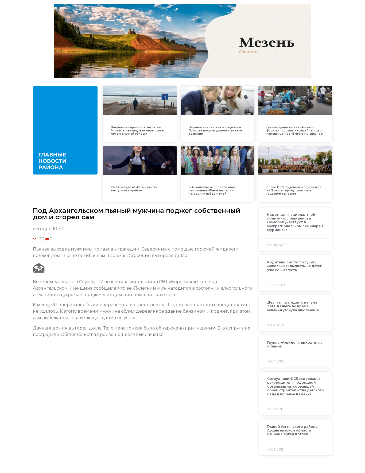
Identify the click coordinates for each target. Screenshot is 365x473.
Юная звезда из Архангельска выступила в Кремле (134, 189)
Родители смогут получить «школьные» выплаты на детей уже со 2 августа (295, 266)
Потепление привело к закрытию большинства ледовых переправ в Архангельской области (137, 130)
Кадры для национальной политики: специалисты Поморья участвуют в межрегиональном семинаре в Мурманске (295, 222)
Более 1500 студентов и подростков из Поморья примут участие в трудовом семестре (293, 190)
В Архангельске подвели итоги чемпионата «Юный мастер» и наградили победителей (212, 190)
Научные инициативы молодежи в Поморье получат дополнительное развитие (215, 130)
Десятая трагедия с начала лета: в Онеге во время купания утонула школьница (293, 306)
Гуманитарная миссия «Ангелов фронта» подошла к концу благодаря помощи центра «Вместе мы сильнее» (295, 130)
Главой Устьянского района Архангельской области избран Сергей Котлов (292, 430)
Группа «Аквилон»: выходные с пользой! (295, 344)
